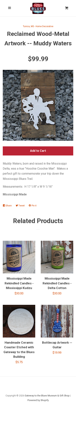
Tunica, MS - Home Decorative (38, 26)
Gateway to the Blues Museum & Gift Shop (47, 395)
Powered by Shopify (38, 400)
